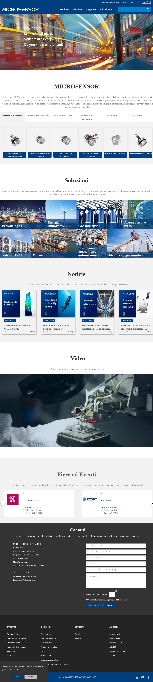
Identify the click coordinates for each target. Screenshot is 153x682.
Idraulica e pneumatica (49, 660)
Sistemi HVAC (46, 656)
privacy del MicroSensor (117, 600)
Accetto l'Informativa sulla (107, 600)
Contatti (124, 2)
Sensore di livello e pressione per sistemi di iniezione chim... (135, 328)
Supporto (91, 9)
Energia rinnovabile (48, 638)
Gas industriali (46, 643)
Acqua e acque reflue (49, 647)
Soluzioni (77, 9)
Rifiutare (17, 677)
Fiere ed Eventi (76, 474)
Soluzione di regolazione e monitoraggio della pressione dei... (97, 328)
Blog (138, 2)
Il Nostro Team (114, 638)
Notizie (131, 2)
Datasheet (78, 634)
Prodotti (64, 9)
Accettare (30, 677)
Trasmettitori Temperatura (17, 647)
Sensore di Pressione (15, 634)
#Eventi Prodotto (49, 320)
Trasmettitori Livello (14, 643)
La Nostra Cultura (115, 643)
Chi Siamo (106, 9)
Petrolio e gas (46, 634)
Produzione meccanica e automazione (55, 664)
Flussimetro (11, 651)
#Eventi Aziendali (10, 320)
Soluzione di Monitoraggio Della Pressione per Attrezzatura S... (56, 328)
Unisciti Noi (113, 647)
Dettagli (32, 332)
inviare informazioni (100, 605)
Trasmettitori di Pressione (16, 638)
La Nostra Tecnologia (117, 651)
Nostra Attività (114, 634)
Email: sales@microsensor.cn (24, 580)
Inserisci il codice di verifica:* (97, 594)
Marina (43, 651)
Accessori (11, 656)
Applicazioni (80, 638)
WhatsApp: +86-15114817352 (110, 2)
